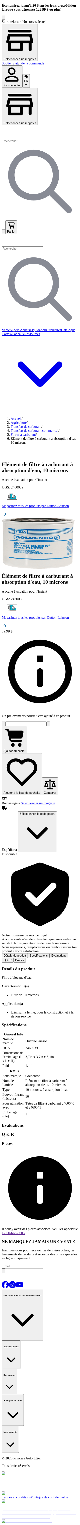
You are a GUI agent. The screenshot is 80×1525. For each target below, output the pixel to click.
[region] (40, 40)
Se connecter (12, 85)
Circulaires (53, 330)
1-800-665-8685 (13, 1233)
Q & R (8, 960)
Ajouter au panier (14, 751)
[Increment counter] (48, 724)
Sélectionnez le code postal (37, 813)
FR (26, 81)
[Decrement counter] (3, 724)
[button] (40, 240)
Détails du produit (15, 955)
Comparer (50, 792)
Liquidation (38, 330)
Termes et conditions (16, 1497)
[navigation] (40, 63)
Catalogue (68, 330)
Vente (6, 330)
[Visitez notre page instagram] (12, 1287)
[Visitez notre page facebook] (5, 1287)
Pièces (19, 960)
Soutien (7, 63)
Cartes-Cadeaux (13, 334)
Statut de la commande (28, 63)
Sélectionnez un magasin (20, 123)
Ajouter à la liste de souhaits (22, 792)
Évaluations (58, 955)
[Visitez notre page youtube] (19, 1287)
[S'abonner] (3, 1270)
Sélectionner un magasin (38, 803)
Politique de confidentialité (49, 1497)
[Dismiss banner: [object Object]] (3, 17)
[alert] (40, 904)
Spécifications (39, 955)
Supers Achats (20, 330)
